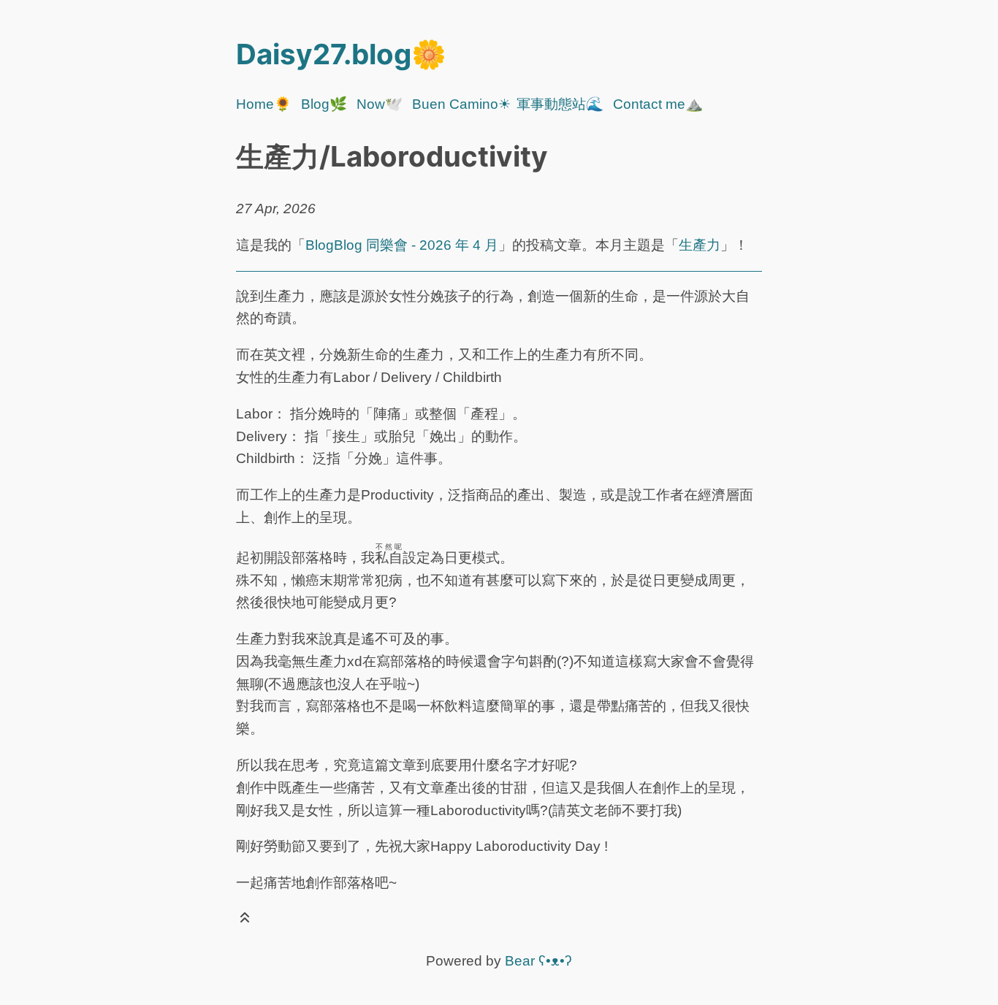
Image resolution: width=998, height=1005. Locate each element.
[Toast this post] (245, 921)
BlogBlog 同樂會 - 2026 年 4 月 (401, 245)
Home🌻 (264, 104)
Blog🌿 (324, 104)
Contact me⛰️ (658, 104)
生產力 (699, 245)
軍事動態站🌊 (560, 104)
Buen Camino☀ (461, 104)
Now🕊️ (380, 104)
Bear (538, 960)
